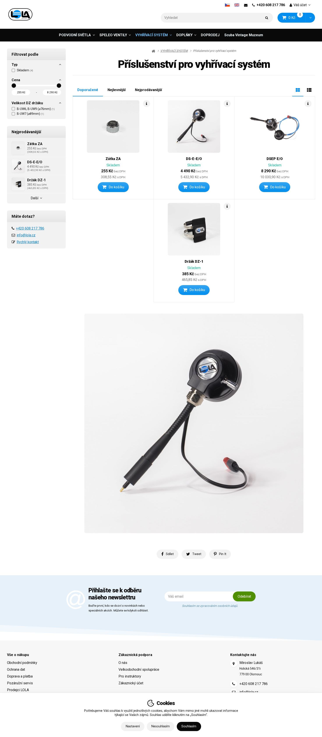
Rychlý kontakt (28, 242)
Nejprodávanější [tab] (148, 90)
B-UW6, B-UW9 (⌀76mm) (36, 109)
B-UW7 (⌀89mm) (30, 113)
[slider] (14, 85)
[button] (310, 18)
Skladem (25, 70)
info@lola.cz (26, 235)
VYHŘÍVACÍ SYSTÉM (151, 35)
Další (34, 198)
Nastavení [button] (133, 726)
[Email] (246, 5)
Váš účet (300, 5)
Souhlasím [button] (188, 726)
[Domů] (20, 14)
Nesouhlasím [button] (160, 726)
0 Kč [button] (297, 17)
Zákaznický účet (131, 683)
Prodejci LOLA (18, 690)
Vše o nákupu (18, 655)
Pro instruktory (130, 676)
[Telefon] (233, 683)
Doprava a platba (20, 676)
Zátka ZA (113, 159)
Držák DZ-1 (194, 261)
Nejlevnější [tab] (117, 90)
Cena (16, 80)
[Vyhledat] (267, 18)
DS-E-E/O (194, 159)
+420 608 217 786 (271, 5)
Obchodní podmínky (22, 663)
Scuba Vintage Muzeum (243, 35)
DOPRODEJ (210, 35)
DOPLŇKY (184, 35)
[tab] (297, 90)
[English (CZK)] (237, 5)
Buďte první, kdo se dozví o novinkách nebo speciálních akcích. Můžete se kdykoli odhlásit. (118, 608)
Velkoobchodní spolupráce (139, 669)
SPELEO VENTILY (113, 35)
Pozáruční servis (20, 683)
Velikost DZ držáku (27, 103)
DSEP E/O (275, 159)
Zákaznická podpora (135, 655)
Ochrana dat (16, 669)
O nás (123, 663)
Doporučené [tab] (87, 90)
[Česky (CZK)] (227, 5)
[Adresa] (233, 663)
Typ (15, 65)
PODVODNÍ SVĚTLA (75, 35)
